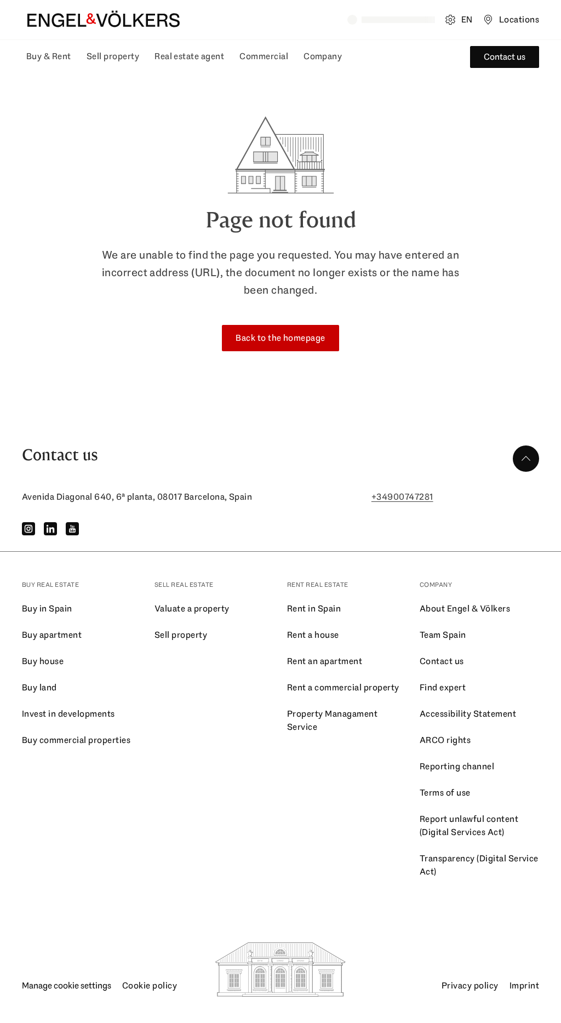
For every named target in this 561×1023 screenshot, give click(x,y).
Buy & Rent (48, 56)
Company (323, 56)
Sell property (113, 56)
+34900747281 (402, 496)
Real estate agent (189, 56)
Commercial (263, 56)
